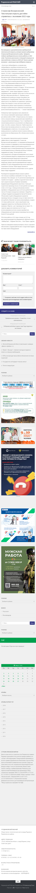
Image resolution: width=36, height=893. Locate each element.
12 (13, 676)
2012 (4, 728)
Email (20, 285)
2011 (4, 732)
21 (22, 678)
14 (22, 676)
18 (8, 678)
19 (13, 678)
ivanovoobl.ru (31, 232)
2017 (4, 709)
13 (18, 676)
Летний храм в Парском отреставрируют (12, 646)
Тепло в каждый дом (8, 365)
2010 (4, 736)
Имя (4, 285)
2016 (4, 713)
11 (8, 676)
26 (13, 681)
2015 (4, 717)
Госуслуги (6, 611)
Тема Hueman (25, 887)
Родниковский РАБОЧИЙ (10, 2)
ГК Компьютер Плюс (28, 885)
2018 (4, 705)
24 (3, 681)
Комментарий (7, 273)
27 (18, 681)
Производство (6, 6)
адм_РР (4, 19)
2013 (4, 724)
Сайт (4, 291)
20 (18, 678)
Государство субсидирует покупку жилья (14, 361)
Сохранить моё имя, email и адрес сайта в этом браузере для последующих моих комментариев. (17, 298)
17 (3, 678)
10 (3, 676)
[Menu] (34, 2)
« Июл (3, 686)
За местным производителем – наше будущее (8, 256)
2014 (4, 721)
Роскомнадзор (7, 615)
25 (8, 681)
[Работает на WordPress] (13, 887)
